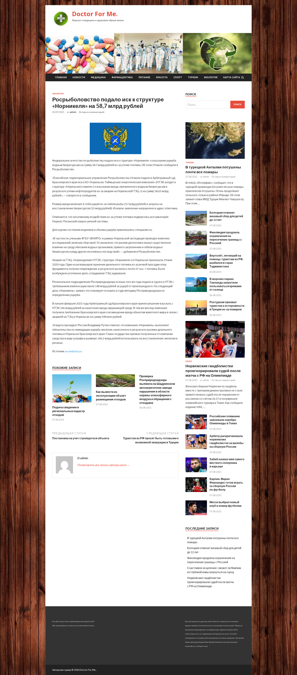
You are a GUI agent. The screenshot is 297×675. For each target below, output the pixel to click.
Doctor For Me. (95, 14)
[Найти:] (215, 104)
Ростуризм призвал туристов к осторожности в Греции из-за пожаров (227, 305)
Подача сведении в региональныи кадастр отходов (68, 411)
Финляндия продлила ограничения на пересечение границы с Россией (226, 238)
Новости (79, 77)
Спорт (177, 77)
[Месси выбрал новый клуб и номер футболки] (196, 514)
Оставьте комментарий (91, 112)
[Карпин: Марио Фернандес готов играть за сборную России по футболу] (196, 491)
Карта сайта (231, 77)
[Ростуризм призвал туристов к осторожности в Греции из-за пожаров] (196, 314)
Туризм (193, 77)
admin (73, 112)
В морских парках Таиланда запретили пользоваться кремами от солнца (225, 284)
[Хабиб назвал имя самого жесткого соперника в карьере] (196, 471)
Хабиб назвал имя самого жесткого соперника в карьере (227, 462)
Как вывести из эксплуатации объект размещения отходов (111, 395)
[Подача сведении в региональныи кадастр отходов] (71, 403)
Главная (61, 77)
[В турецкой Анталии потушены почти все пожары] (215, 159)
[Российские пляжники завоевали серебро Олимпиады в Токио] (196, 428)
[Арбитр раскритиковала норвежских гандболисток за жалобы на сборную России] (196, 448)
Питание (144, 77)
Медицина (98, 77)
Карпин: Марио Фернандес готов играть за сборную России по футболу (226, 484)
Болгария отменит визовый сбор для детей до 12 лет (226, 216)
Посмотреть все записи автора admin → (103, 465)
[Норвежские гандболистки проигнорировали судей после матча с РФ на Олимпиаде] (215, 358)
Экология (210, 77)
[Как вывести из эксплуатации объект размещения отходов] (115, 387)
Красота (162, 77)
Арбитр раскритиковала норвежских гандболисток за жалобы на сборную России (227, 441)
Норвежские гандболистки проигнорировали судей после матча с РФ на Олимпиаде (213, 370)
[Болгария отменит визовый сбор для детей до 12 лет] (196, 224)
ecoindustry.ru (73, 351)
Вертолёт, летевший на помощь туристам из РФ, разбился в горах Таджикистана (226, 261)
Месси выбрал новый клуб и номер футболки (225, 503)
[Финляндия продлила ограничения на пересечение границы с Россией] (196, 244)
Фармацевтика (122, 77)
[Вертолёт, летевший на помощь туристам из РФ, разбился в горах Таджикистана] (196, 267)
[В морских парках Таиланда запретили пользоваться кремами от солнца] (196, 290)
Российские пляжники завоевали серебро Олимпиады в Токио (225, 419)
